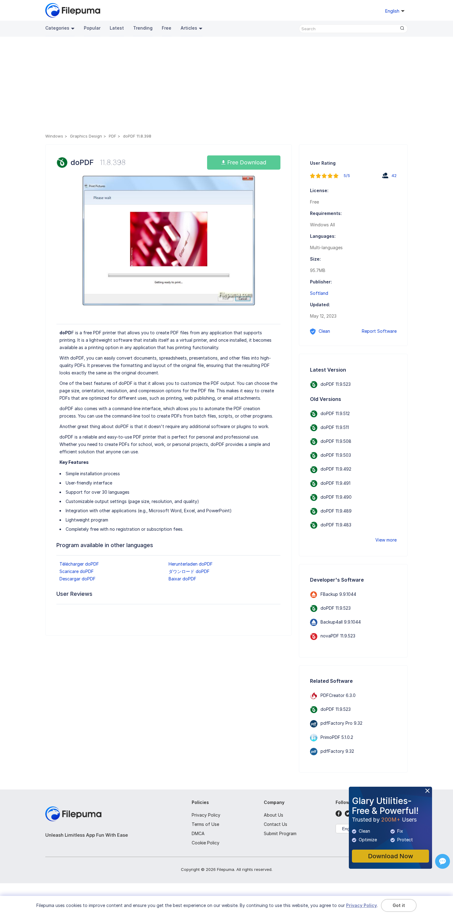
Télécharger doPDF (79, 564)
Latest (117, 28)
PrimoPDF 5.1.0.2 (336, 737)
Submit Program (280, 833)
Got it (399, 905)
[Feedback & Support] (442, 861)
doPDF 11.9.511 (334, 427)
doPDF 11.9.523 (335, 384)
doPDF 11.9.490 (336, 497)
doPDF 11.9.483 (335, 524)
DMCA (198, 833)
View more (386, 539)
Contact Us (275, 824)
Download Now (390, 856)
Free (166, 28)
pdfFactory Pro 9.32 (341, 723)
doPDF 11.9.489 (336, 510)
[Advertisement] (226, 86)
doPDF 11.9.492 (335, 469)
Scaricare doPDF (76, 571)
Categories (57, 28)
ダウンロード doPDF (189, 571)
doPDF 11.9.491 (335, 483)
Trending (143, 28)
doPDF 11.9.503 (335, 455)
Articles (189, 28)
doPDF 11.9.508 (335, 441)
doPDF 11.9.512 (335, 413)
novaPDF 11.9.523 (337, 635)
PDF (112, 136)
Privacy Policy (206, 815)
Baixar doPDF (182, 578)
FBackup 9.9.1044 (338, 594)
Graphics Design (86, 136)
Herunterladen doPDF (191, 564)
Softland (319, 293)
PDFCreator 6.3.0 (338, 695)
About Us (273, 815)
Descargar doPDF (77, 578)
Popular (92, 28)
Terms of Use (205, 824)
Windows (54, 136)
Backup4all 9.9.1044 (340, 621)
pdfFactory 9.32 (337, 751)
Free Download (246, 162)
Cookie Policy (205, 842)
